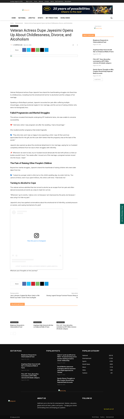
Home (12, 23)
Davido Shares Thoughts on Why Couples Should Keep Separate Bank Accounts (103, 71)
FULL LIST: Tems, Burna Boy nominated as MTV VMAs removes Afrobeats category (66, 326)
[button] (111, 18)
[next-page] (14, 333)
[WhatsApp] (38, 50)
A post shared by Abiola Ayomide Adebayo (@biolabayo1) (37, 266)
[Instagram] (104, 1)
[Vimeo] (110, 1)
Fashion (102, 417)
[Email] (42, 50)
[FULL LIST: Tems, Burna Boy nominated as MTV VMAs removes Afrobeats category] (67, 315)
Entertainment (19, 23)
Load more (97, 79)
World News (95, 417)
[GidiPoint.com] (11, 45)
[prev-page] (11, 333)
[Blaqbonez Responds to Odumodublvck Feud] (20, 315)
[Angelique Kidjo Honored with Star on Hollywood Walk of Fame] (44, 315)
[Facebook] (102, 1)
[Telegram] (46, 50)
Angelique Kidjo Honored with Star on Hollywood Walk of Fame (30, 366)
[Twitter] (107, 1)
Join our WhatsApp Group (122, 214)
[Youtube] (113, 1)
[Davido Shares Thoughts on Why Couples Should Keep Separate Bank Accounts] (87, 72)
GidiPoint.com (18, 45)
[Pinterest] (33, 50)
